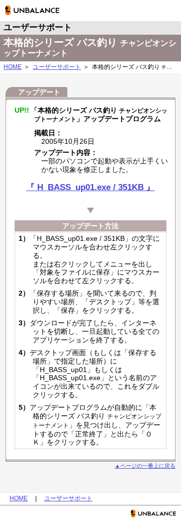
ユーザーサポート (57, 66)
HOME (13, 66)
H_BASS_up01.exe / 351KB (90, 187)
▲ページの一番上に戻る (145, 466)
